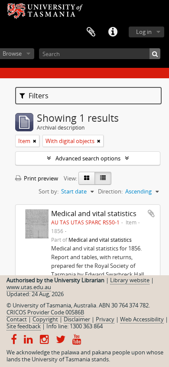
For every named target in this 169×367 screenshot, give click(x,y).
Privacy (105, 319)
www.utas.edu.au (28, 287)
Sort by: (48, 191)
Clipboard (91, 32)
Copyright (45, 319)
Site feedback (23, 326)
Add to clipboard (151, 213)
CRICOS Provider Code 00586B (45, 312)
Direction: (110, 191)
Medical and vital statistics (93, 213)
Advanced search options (87, 158)
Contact (16, 319)
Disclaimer (77, 319)
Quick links (113, 32)
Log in (144, 32)
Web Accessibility (142, 319)
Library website (130, 280)
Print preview (40, 178)
